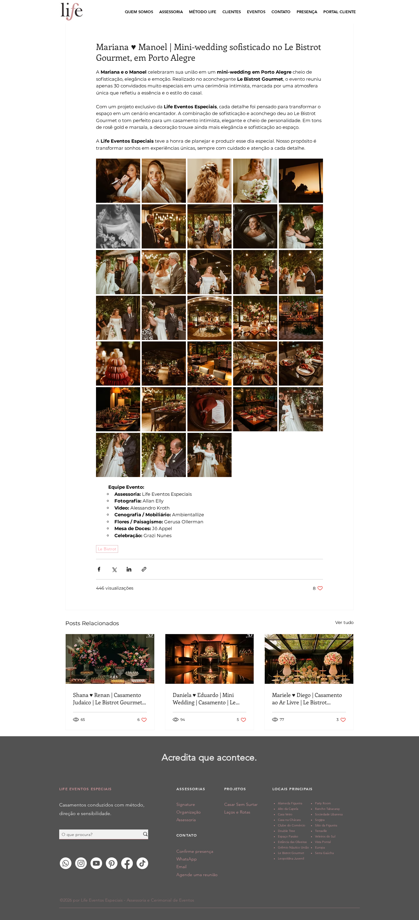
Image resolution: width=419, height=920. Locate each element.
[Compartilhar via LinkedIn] (129, 569)
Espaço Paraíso (288, 836)
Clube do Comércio (291, 825)
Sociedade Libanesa (329, 814)
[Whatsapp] (65, 863)
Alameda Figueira (290, 803)
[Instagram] (81, 863)
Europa (320, 847)
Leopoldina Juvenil (291, 858)
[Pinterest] (111, 863)
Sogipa (320, 820)
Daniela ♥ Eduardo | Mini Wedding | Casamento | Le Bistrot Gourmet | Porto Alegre (204, 698)
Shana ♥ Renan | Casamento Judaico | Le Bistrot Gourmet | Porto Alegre (109, 698)
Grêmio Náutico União (293, 847)
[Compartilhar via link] (144, 569)
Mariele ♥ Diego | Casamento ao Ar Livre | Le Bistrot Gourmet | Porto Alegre (307, 698)
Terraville (321, 831)
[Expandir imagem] (118, 181)
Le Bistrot (107, 549)
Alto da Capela (288, 809)
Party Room (323, 803)
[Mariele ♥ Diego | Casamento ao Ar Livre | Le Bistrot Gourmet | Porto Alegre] (309, 659)
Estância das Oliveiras (292, 842)
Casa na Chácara (289, 820)
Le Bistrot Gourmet (291, 853)
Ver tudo (344, 622)
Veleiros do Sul (325, 836)
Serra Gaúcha (324, 853)
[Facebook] (127, 863)
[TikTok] (142, 863)
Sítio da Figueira (326, 825)
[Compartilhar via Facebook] (99, 569)
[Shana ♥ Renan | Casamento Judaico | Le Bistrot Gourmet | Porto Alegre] (110, 659)
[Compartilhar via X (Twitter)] (114, 569)
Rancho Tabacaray (327, 809)
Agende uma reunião (196, 874)
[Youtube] (96, 863)
